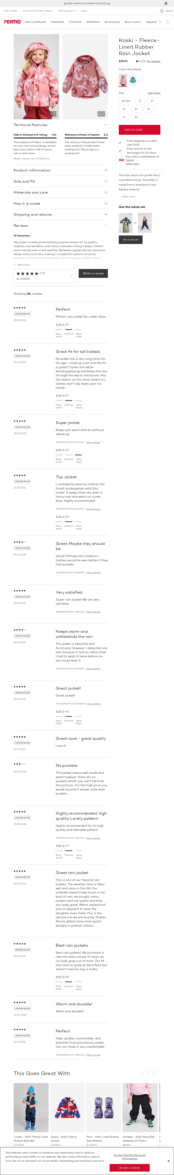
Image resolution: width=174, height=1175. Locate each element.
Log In (169, 11)
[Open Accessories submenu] (121, 22)
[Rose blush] (123, 80)
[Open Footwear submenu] (83, 22)
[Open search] (160, 22)
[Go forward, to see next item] (102, 73)
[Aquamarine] (133, 80)
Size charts (154, 93)
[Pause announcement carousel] (165, 3)
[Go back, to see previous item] (19, 73)
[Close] (168, 1161)
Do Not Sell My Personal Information (130, 1157)
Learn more (132, 163)
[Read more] (61, 257)
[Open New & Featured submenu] (47, 22)
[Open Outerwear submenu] (65, 22)
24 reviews (153, 61)
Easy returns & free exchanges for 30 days (141, 150)
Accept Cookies (129, 1167)
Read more (24, 265)
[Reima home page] (12, 22)
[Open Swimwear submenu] (101, 22)
